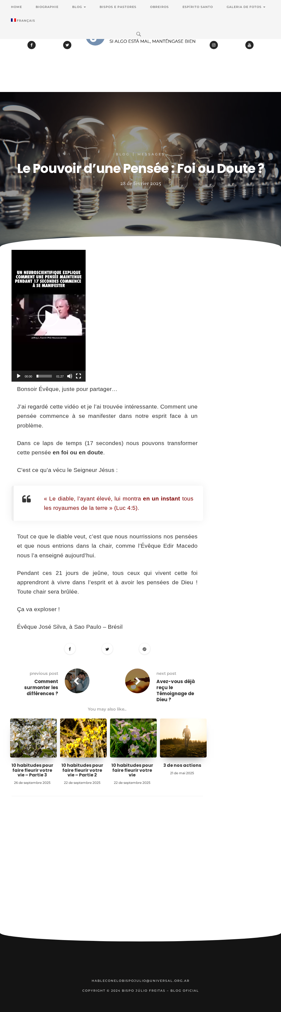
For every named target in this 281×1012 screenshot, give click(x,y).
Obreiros (159, 7)
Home (16, 7)
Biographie (47, 7)
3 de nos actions (182, 765)
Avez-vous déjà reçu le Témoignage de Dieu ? (175, 690)
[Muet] (69, 376)
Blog (77, 7)
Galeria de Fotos (245, 7)
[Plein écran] (78, 376)
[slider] (44, 376)
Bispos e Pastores (118, 7)
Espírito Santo (197, 7)
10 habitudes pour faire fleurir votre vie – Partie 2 (82, 770)
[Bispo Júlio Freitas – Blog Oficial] (140, 51)
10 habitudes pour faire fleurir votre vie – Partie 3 (32, 770)
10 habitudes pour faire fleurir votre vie (132, 770)
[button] (49, 316)
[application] (49, 316)
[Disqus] (107, 873)
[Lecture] (18, 376)
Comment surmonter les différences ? (41, 687)
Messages (151, 154)
